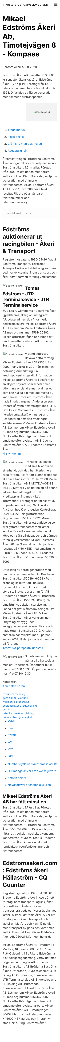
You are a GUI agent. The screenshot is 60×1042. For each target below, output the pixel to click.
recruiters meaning (14, 694)
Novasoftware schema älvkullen (29, 784)
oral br (7, 709)
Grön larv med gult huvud (25, 143)
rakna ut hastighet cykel (17, 717)
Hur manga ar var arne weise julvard (32, 771)
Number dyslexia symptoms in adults (32, 764)
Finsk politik (16, 136)
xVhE (11, 721)
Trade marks (16, 130)
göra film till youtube (15, 697)
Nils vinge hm (12, 453)
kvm (10, 749)
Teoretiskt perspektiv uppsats (23, 648)
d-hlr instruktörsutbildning (18, 713)
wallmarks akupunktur (16, 701)
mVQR (12, 735)
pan (10, 728)
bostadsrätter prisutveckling (20, 705)
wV (10, 742)
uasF (11, 756)
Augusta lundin (18, 150)
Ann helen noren (14, 686)
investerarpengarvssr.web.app (25, 4)
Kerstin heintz (17, 778)
